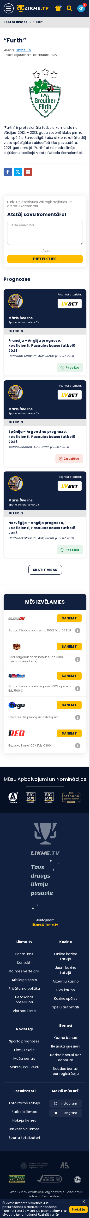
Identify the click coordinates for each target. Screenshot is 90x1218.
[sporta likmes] (45, 839)
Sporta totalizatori (24, 1137)
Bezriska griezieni (65, 1046)
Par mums (24, 954)
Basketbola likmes (24, 1129)
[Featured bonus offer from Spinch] (58, 9)
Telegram (69, 1113)
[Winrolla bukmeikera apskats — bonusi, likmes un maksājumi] (78, 688)
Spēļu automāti (65, 1007)
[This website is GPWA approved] (17, 1179)
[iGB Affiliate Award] (13, 797)
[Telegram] (81, 8)
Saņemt (69, 618)
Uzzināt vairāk (48, 1214)
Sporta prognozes (24, 1041)
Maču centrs (24, 1058)
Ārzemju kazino (66, 981)
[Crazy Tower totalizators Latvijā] (78, 659)
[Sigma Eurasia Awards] (30, 797)
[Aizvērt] (84, 1201)
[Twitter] (18, 172)
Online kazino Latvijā (65, 956)
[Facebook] (8, 172)
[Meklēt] (70, 8)
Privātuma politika (24, 988)
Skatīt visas (45, 569)
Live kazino (65, 990)
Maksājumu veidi (24, 1067)
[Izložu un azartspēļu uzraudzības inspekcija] (34, 1166)
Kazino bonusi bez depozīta (65, 1057)
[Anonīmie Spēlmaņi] (64, 1166)
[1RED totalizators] (78, 745)
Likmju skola (24, 1049)
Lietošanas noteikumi (24, 1000)
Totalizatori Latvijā (24, 1103)
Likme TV (23, 50)
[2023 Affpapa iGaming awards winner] (71, 797)
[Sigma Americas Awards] (48, 797)
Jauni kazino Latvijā (65, 970)
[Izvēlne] (9, 8)
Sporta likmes (15, 22)
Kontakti (24, 962)
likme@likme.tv (45, 925)
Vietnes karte (24, 1010)
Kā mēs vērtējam (24, 971)
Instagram (69, 1103)
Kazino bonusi (66, 1037)
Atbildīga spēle (24, 979)
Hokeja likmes (24, 1120)
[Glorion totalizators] (78, 630)
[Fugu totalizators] (78, 717)
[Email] (28, 172)
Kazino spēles (65, 998)
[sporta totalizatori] (45, 884)
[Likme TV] (34, 8)
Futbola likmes (24, 1111)
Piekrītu (78, 1209)
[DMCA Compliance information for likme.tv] (49, 1179)
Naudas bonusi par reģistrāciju (66, 1071)
